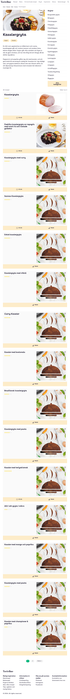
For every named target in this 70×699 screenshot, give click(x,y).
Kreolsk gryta (52, 48)
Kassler (14, 40)
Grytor (16, 6)
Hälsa (54, 2)
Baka (21, 2)
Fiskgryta (51, 25)
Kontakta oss (57, 678)
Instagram (39, 682)
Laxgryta (51, 62)
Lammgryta (52, 58)
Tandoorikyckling (54, 72)
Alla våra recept (8, 685)
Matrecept (6, 678)
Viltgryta (51, 75)
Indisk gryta (52, 38)
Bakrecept (6, 680)
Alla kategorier (57, 83)
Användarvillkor (25, 682)
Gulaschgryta (52, 31)
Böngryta (51, 18)
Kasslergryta (52, 41)
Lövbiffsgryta (52, 68)
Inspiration (47, 2)
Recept (15, 2)
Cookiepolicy (23, 680)
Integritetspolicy (25, 685)
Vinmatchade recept (30, 2)
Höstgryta (51, 35)
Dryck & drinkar (8, 682)
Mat (12, 6)
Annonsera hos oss (58, 680)
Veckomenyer (62, 2)
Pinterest (39, 680)
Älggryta (51, 78)
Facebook (39, 685)
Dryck (40, 2)
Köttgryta (51, 55)
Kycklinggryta (53, 51)
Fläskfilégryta (53, 28)
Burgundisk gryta (54, 15)
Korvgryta (51, 45)
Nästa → (39, 661)
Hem (4, 6)
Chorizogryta (52, 21)
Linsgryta (51, 65)
